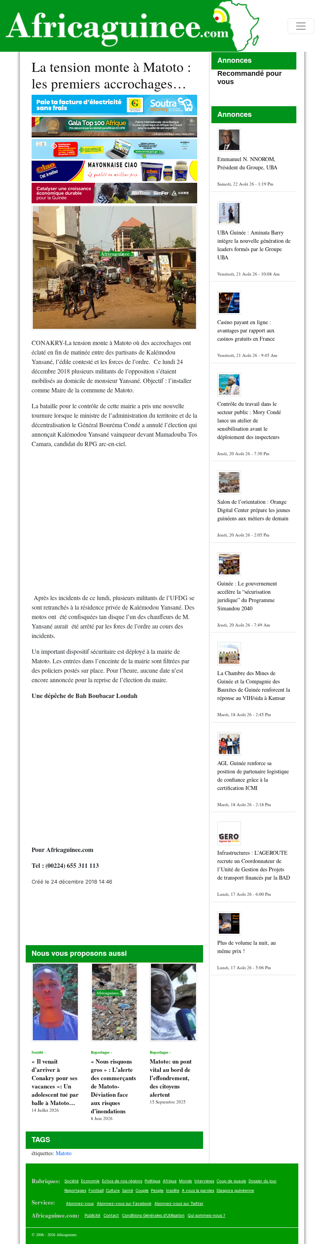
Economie (90, 1180)
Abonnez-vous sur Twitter (178, 1203)
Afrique (170, 1180)
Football (96, 1190)
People (157, 1190)
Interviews (204, 1180)
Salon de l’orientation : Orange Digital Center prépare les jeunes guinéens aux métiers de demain (253, 510)
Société (71, 1180)
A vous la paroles (198, 1190)
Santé (127, 1190)
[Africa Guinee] (129, 26)
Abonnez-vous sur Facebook (124, 1203)
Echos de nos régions (122, 1180)
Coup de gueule (231, 1180)
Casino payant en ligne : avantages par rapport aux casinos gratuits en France (246, 330)
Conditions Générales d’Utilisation (153, 1215)
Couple (142, 1190)
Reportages (75, 1190)
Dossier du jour (263, 1180)
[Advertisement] (114, 524)
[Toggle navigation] (301, 26)
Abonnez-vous (80, 1203)
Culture (113, 1190)
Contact (111, 1215)
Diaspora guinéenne (235, 1190)
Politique (152, 1180)
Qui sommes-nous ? (206, 1215)
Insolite (172, 1190)
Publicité (92, 1215)
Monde (185, 1180)
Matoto (64, 1153)
